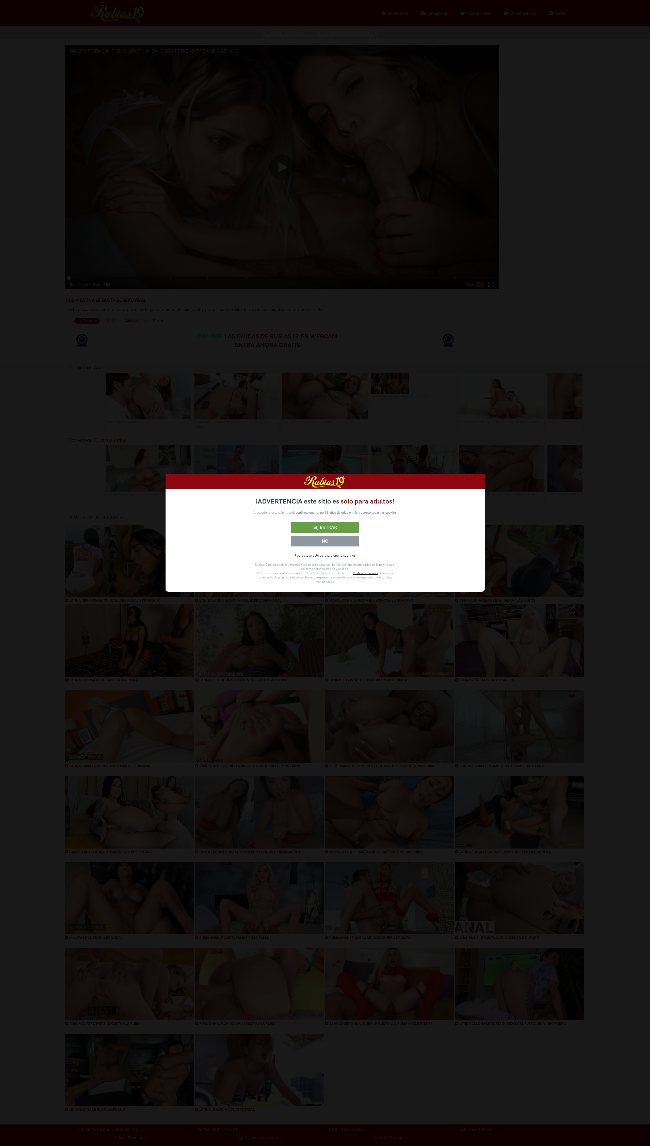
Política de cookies (365, 573)
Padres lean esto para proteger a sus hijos (325, 555)
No (325, 541)
